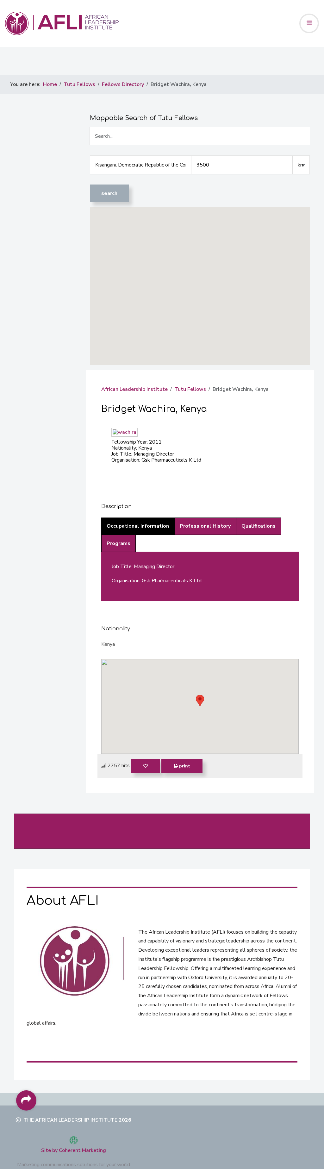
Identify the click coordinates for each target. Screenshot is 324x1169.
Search (109, 193)
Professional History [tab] (205, 526)
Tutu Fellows (190, 389)
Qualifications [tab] (258, 526)
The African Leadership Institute (70, 1120)
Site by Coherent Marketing (73, 1150)
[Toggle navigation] (309, 23)
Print (184, 766)
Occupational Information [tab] (138, 526)
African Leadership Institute (134, 389)
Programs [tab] (118, 543)
